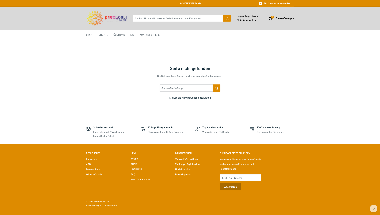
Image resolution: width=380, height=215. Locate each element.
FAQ (132, 34)
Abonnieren (230, 186)
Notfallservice (182, 169)
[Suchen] (227, 18)
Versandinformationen (187, 159)
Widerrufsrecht (94, 174)
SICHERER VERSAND (190, 3)
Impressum (92, 159)
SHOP (102, 34)
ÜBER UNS (119, 34)
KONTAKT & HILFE (150, 34)
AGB (88, 164)
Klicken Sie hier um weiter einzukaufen (190, 97)
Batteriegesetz (183, 174)
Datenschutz (93, 169)
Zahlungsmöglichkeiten (187, 164)
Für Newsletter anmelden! (277, 3)
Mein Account (245, 20)
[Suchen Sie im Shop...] (216, 88)
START (90, 34)
